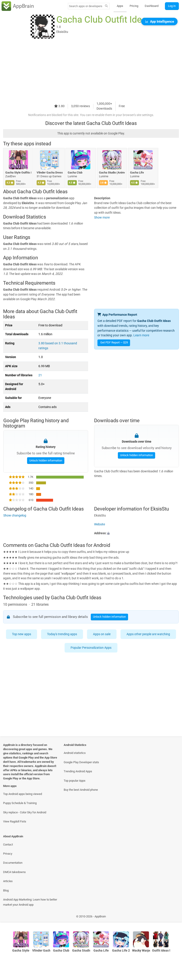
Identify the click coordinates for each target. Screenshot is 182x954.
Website (99, 524)
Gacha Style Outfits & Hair (18, 172)
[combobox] (85, 6)
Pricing (134, 6)
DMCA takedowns (14, 872)
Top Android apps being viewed (22, 794)
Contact (8, 844)
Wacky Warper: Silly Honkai (141, 950)
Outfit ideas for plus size (161, 950)
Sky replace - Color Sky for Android (24, 812)
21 (40, 375)
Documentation (12, 862)
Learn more (141, 335)
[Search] (106, 6)
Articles (8, 881)
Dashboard (151, 6)
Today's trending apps (62, 634)
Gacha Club (75, 172)
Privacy (7, 853)
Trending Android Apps (78, 771)
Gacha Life (137, 172)
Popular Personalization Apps (91, 648)
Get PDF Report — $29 (114, 342)
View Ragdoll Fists (14, 821)
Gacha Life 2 (121, 950)
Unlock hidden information (45, 460)
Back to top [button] (172, 917)
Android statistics (75, 753)
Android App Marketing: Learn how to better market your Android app (30, 902)
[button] (136, 533)
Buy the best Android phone (81, 789)
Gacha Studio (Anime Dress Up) (112, 172)
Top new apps (21, 634)
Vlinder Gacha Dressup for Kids (50, 172)
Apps (120, 6)
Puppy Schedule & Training (20, 803)
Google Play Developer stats (81, 762)
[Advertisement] (91, 70)
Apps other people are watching (148, 634)
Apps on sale (102, 634)
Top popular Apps (74, 780)
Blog (6, 890)
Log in (172, 6)
